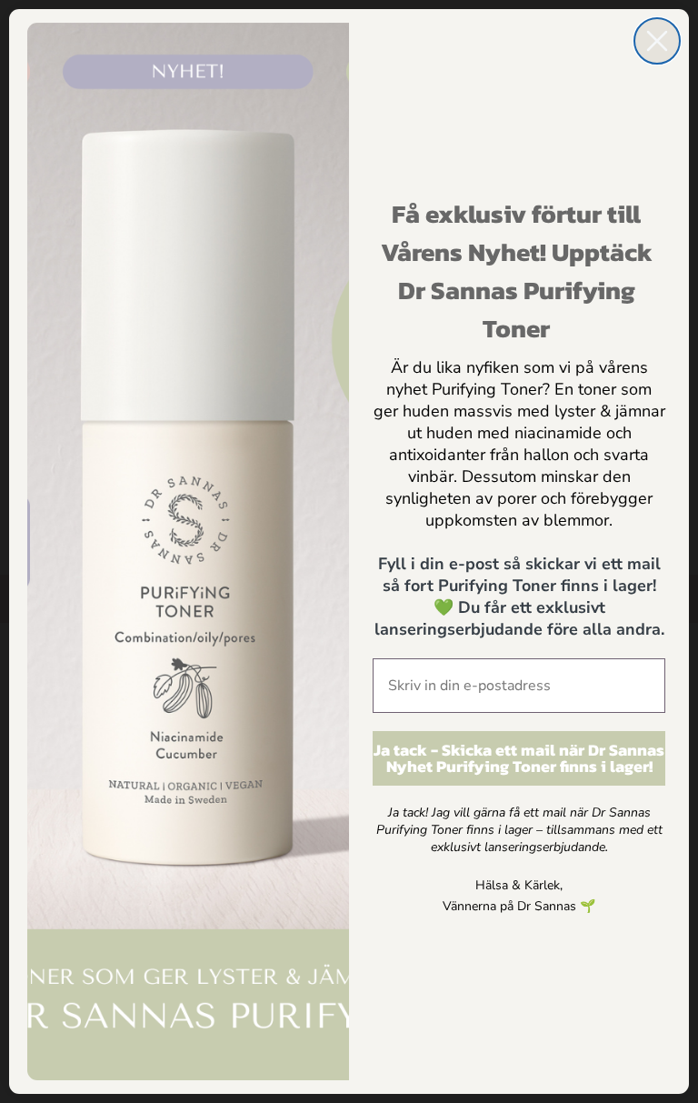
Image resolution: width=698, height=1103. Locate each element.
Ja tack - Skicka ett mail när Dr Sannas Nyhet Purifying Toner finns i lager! (519, 757)
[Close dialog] (657, 41)
